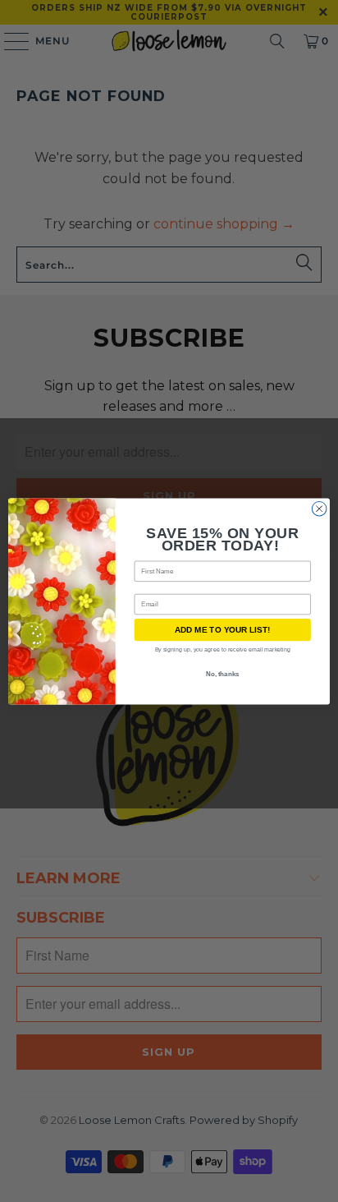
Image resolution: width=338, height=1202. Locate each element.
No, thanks (223, 674)
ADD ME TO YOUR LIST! (222, 629)
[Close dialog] (319, 508)
